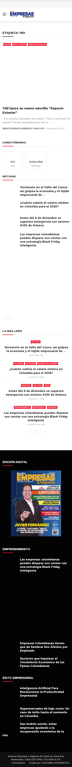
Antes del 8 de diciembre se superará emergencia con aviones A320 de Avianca (44, 221)
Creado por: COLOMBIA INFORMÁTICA (49, 763)
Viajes (47, 385)
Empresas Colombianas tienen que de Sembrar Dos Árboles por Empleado (43, 646)
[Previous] (5, 318)
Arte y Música (19, 44)
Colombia (18, 363)
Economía (30, 363)
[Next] (10, 318)
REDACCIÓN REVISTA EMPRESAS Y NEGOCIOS (23, 128)
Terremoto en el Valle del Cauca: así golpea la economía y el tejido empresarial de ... (44, 191)
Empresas (52, 407)
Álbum (7, 44)
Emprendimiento (22, 407)
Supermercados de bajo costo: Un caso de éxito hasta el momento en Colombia (44, 712)
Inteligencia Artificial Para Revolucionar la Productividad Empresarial (42, 691)
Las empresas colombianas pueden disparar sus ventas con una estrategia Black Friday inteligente (36, 416)
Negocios (26, 385)
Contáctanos (18, 763)
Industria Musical (37, 44)
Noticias (36, 342)
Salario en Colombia (47, 363)
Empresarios (39, 407)
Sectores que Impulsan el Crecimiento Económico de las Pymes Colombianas (42, 662)
